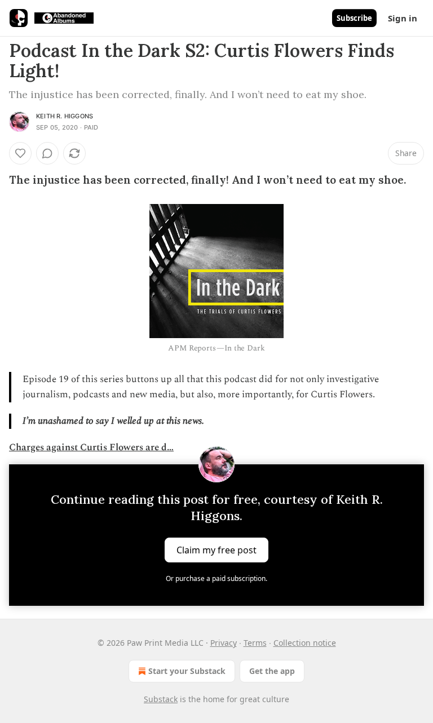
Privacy (223, 642)
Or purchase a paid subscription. (216, 578)
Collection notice (304, 642)
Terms (255, 642)
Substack (161, 699)
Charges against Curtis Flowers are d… (91, 447)
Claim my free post (216, 550)
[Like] (20, 153)
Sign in (402, 18)
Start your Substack (187, 671)
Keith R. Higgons (64, 116)
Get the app (272, 671)
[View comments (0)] (47, 153)
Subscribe (354, 18)
